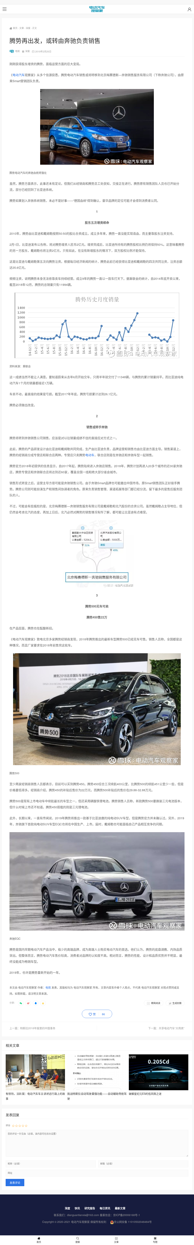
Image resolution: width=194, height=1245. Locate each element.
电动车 (89, 455)
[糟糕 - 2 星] (16, 1125)
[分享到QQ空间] (43, 1003)
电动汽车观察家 (80, 1222)
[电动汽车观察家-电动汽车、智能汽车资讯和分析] (97, 9)
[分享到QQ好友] (35, 1003)
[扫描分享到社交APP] (21, 1003)
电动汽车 (19, 75)
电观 (17, 51)
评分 (8, 1125)
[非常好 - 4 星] (23, 1125)
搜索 (77, 1241)
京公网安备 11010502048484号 (133, 1222)
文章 (21, 28)
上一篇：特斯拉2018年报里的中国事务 (32, 1028)
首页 (15, 28)
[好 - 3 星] (19, 1125)
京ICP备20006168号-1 (126, 1215)
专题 (155, 1241)
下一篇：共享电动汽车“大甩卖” (166, 1028)
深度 (28, 28)
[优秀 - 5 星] (26, 1125)
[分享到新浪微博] (28, 1003)
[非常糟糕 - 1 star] (13, 1125)
